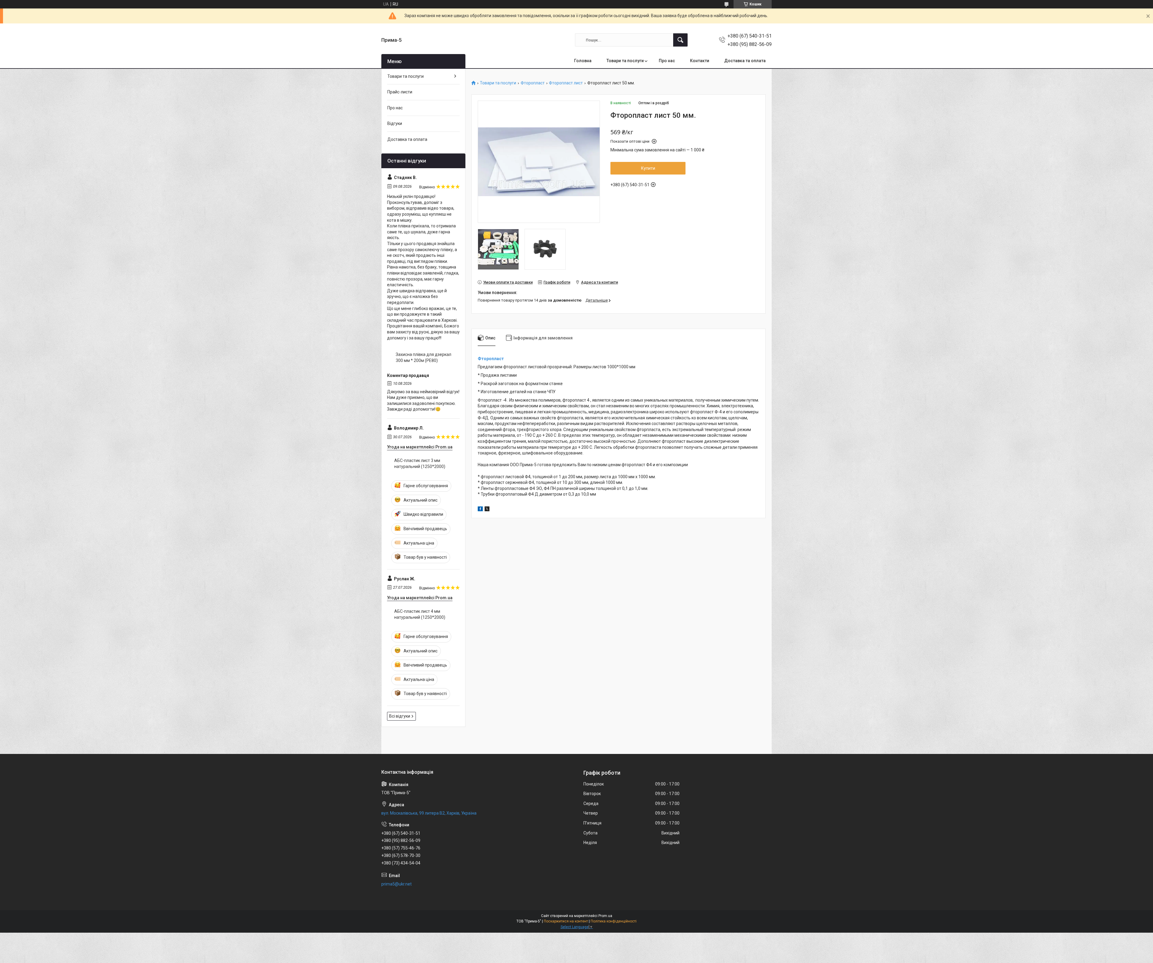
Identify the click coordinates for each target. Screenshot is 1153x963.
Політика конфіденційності (614, 921)
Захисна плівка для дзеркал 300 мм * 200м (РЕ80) (423, 357)
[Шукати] (680, 40)
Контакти (699, 60)
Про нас (667, 60)
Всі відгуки (399, 716)
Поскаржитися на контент (566, 921)
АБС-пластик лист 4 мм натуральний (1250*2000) (419, 614)
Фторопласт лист (566, 83)
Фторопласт (533, 83)
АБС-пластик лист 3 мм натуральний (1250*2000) (419, 463)
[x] (487, 509)
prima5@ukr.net (396, 884)
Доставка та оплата (745, 60)
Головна (583, 60)
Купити (648, 168)
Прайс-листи (399, 92)
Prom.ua (605, 916)
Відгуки (394, 123)
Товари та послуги (625, 60)
